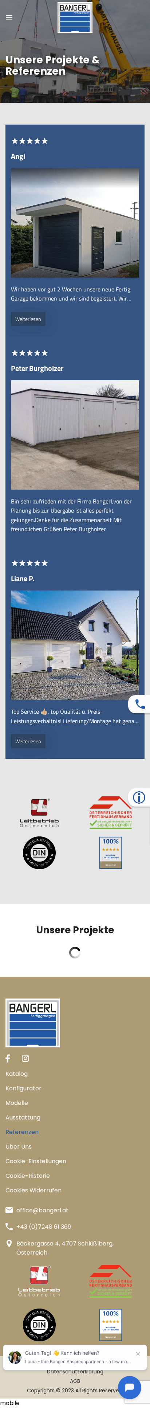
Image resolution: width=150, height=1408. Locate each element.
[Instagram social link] (25, 1058)
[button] (75, 1161)
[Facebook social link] (7, 1058)
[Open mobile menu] (9, 17)
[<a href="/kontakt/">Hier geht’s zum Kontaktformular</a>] (140, 704)
